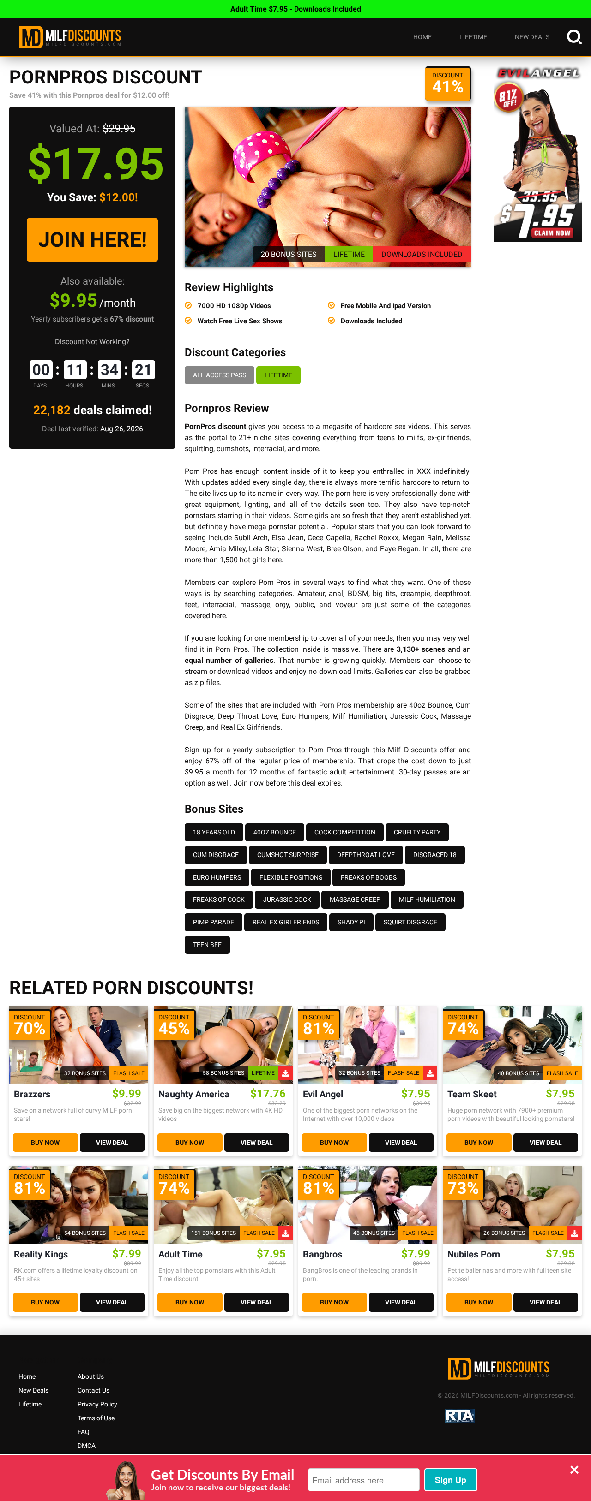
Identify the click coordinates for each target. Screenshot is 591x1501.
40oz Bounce (274, 832)
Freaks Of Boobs (369, 877)
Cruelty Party (417, 832)
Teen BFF (207, 944)
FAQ (84, 1431)
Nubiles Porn (473, 1254)
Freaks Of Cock (219, 899)
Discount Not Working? (92, 341)
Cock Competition (344, 832)
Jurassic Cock (287, 899)
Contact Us (93, 1390)
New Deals (532, 37)
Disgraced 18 (435, 854)
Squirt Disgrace (410, 922)
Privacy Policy (97, 1404)
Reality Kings (41, 1254)
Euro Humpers (217, 877)
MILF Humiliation (427, 899)
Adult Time (180, 1254)
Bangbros (322, 1254)
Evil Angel (323, 1094)
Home (422, 37)
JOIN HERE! (92, 239)
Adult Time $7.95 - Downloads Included (295, 9)
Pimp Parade (213, 922)
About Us (91, 1376)
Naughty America (193, 1094)
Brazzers (32, 1094)
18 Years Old (214, 832)
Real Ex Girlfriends (286, 922)
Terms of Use (96, 1418)
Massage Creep (355, 899)
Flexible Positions (290, 877)
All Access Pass (219, 375)
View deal (112, 1142)
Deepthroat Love (366, 854)
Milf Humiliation (359, 716)
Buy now (45, 1142)
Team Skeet (472, 1094)
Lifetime (473, 37)
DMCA (87, 1445)
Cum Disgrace (216, 854)
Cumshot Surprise (288, 854)
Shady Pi (351, 922)
